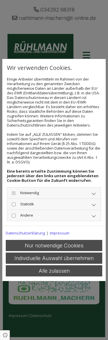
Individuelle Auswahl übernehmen (54, 258)
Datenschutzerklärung (25, 233)
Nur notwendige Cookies (54, 245)
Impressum (59, 233)
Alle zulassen (54, 271)
